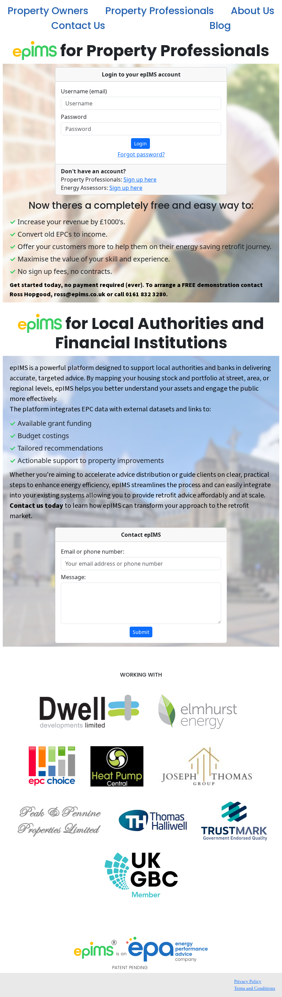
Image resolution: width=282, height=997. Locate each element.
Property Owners (48, 11)
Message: (73, 577)
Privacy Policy (247, 981)
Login (140, 143)
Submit (141, 632)
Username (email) (84, 91)
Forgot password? (141, 154)
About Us (252, 11)
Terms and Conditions (254, 988)
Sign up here (139, 179)
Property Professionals (159, 11)
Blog (220, 25)
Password (74, 117)
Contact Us (78, 25)
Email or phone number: (92, 551)
